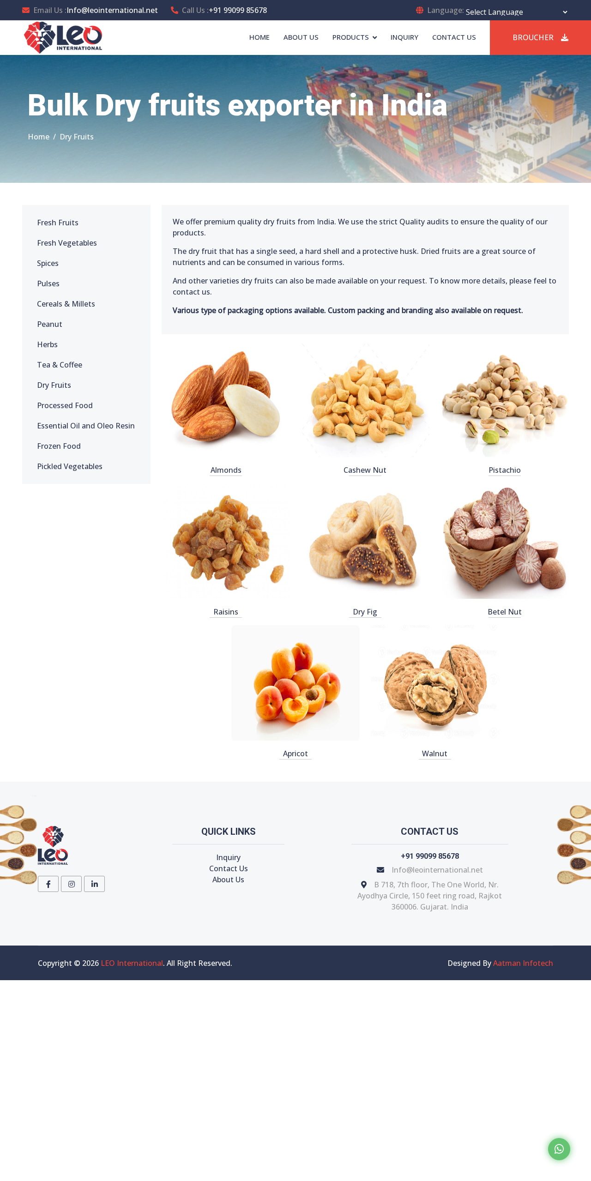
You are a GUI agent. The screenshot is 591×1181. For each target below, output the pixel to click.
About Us (228, 879)
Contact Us (228, 868)
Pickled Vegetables (70, 466)
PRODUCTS (350, 37)
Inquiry (228, 857)
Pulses (48, 283)
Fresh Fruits (57, 222)
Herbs (47, 344)
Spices (48, 263)
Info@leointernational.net (112, 10)
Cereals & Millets (66, 304)
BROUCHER (533, 37)
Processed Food (65, 405)
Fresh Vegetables (67, 243)
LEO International (132, 963)
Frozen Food (59, 446)
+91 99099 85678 (238, 10)
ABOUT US (301, 37)
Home (38, 137)
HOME (259, 37)
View (225, 399)
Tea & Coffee (59, 365)
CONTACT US (454, 37)
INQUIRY (404, 37)
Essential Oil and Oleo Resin (86, 426)
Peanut (49, 324)
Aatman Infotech (523, 963)
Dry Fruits (54, 385)
